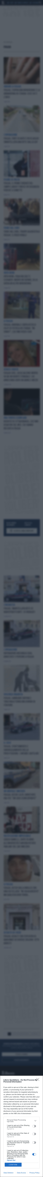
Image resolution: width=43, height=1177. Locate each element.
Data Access (21, 1173)
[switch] (34, 1126)
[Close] (38, 1080)
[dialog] (21, 1126)
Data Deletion (8, 1173)
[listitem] (21, 1120)
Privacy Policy (34, 1173)
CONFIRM (13, 1165)
